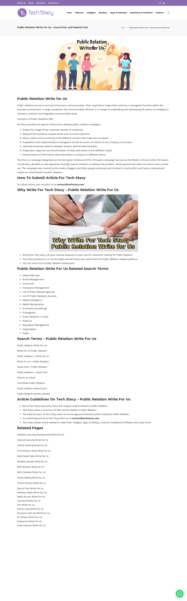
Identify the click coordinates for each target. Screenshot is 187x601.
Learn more (27, 571)
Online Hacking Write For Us (32, 445)
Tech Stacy (166, 591)
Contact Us (53, 3)
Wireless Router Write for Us (32, 461)
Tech (69, 12)
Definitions (146, 555)
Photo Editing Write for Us (31, 477)
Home (123, 28)
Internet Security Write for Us (32, 439)
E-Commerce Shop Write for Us (34, 450)
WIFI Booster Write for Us (30, 466)
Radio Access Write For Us (31, 496)
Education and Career (146, 559)
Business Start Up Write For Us (33, 513)
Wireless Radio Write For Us (32, 492)
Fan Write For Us (26, 504)
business (22, 109)
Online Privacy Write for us (31, 482)
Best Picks (146, 546)
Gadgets (91, 12)
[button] (179, 593)
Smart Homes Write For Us (31, 525)
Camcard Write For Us (29, 500)
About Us (21, 3)
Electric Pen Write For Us (30, 488)
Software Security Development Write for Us (40, 434)
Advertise (40, 3)
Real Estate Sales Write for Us (33, 456)
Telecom (79, 12)
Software (128, 422)
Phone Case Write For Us (30, 508)
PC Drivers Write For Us (29, 517)
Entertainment (146, 564)
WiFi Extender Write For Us (31, 472)
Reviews (103, 12)
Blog (31, 3)
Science (160, 12)
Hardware (115, 422)
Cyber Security (146, 551)
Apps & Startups (118, 12)
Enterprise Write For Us (29, 521)
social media (57, 259)
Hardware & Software (141, 12)
